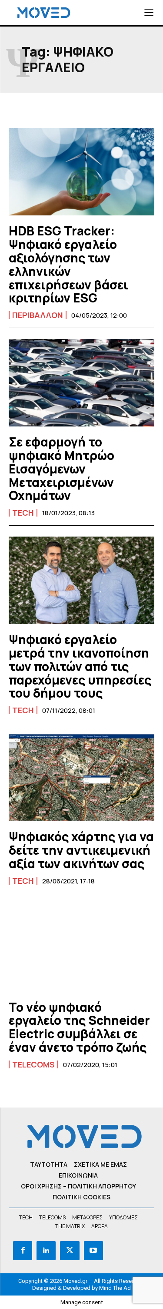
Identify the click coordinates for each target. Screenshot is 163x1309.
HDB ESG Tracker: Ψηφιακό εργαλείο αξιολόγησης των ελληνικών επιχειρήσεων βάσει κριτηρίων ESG (68, 264)
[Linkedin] (46, 1250)
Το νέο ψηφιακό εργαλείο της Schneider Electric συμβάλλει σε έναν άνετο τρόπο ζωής (79, 1027)
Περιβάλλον (37, 315)
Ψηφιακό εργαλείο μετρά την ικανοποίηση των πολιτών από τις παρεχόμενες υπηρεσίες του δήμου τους (80, 666)
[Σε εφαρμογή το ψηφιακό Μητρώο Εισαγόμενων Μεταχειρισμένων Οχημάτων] (81, 382)
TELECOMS (33, 1064)
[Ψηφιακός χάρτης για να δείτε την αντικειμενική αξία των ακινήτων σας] (81, 777)
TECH (23, 513)
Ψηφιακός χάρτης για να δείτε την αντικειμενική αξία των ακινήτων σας (81, 850)
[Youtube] (93, 1250)
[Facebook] (22, 1250)
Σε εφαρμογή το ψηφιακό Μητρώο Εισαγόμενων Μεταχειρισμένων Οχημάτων (61, 468)
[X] (69, 1250)
